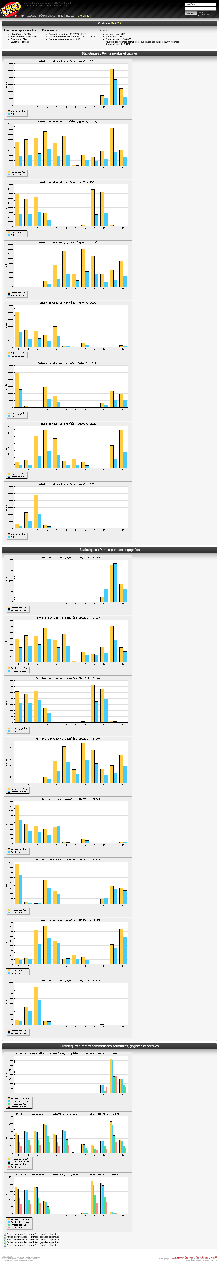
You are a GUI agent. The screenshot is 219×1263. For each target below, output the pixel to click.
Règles (70, 16)
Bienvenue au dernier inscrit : (46, 5)
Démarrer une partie (51, 16)
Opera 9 (209, 1259)
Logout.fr (214, 1257)
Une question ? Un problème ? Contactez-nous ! (192, 1257)
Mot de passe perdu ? (203, 14)
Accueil (31, 16)
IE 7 (215, 1259)
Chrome (186, 1259)
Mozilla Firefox (176, 1259)
